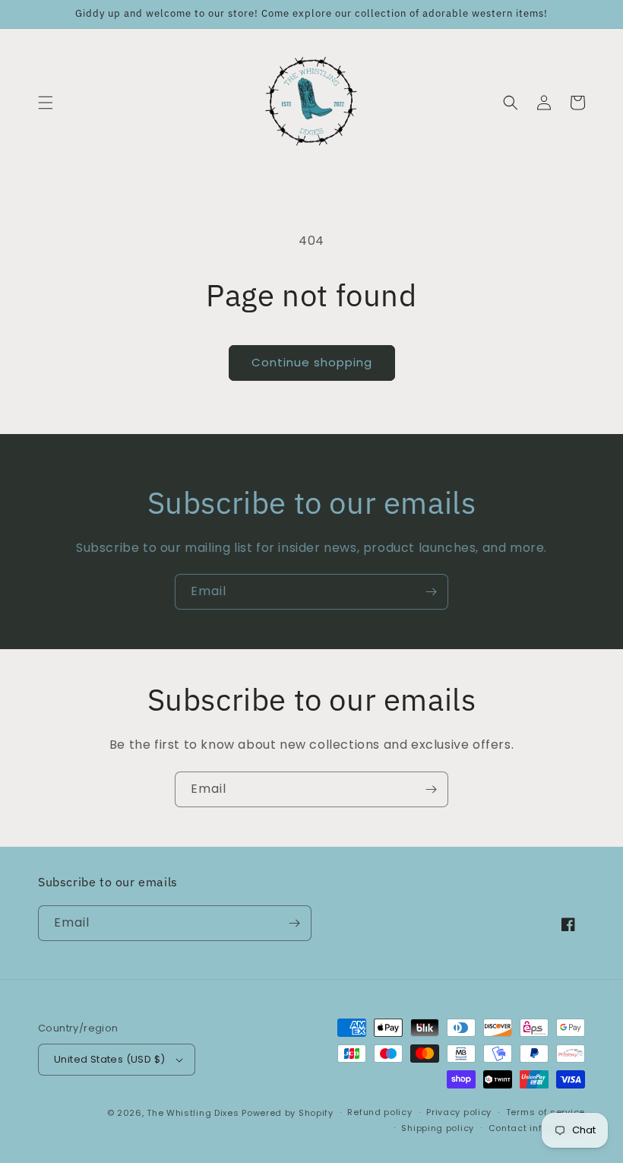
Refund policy (379, 1112)
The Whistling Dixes (194, 1113)
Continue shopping (311, 362)
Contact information (537, 1128)
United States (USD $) (109, 1059)
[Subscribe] (430, 592)
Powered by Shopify (288, 1113)
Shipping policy (437, 1128)
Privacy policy (459, 1112)
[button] (45, 102)
